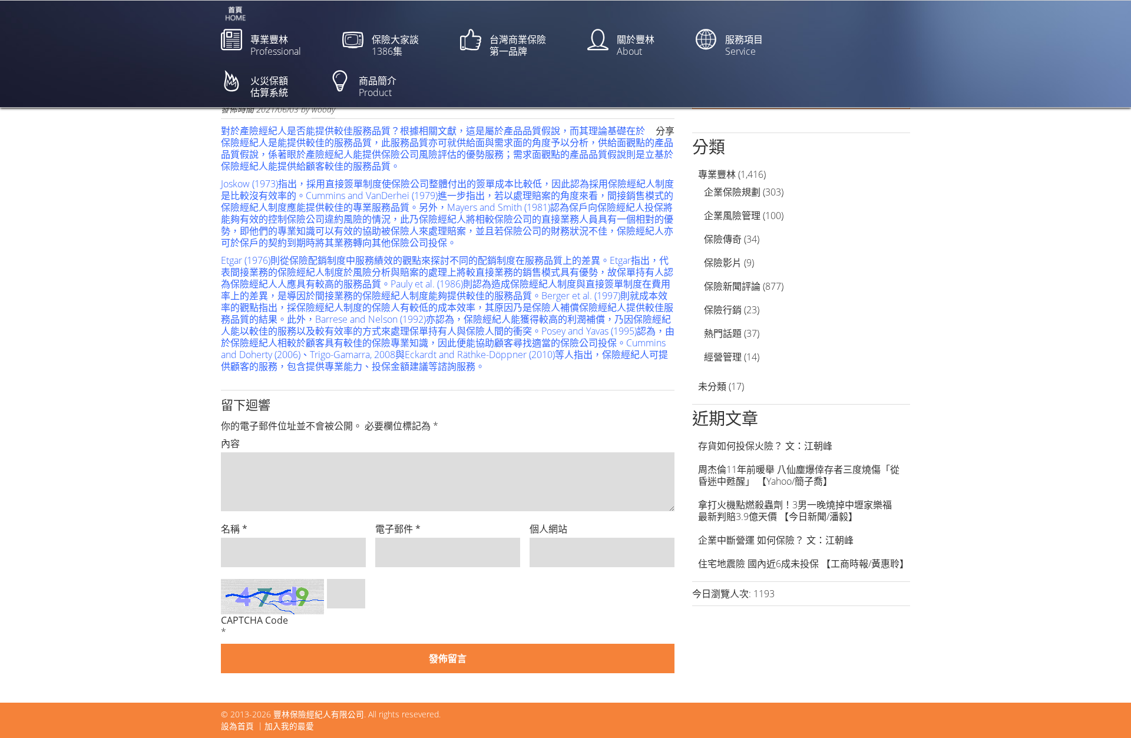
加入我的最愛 (289, 726)
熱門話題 (723, 333)
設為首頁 (237, 726)
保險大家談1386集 (395, 45)
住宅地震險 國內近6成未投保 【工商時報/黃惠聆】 (803, 563)
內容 (230, 443)
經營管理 (723, 356)
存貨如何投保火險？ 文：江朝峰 (765, 445)
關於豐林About (635, 45)
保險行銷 (723, 309)
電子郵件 (398, 529)
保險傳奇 (723, 239)
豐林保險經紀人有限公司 (318, 714)
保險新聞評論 (732, 286)
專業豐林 (717, 174)
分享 (665, 130)
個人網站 (548, 529)
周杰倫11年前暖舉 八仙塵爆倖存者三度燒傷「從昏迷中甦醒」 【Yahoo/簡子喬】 (798, 475)
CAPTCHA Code (254, 620)
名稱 (234, 529)
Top (1103, 710)
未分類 (712, 386)
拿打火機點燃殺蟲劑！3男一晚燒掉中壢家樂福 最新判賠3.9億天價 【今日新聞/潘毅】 (799, 510)
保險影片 (723, 262)
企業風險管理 (732, 215)
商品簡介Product (377, 86)
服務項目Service (744, 45)
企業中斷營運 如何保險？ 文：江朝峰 (776, 540)
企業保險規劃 (732, 192)
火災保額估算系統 (269, 86)
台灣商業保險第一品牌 (518, 45)
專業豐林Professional (275, 45)
